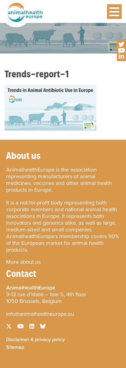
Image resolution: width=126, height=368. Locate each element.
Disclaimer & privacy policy (35, 339)
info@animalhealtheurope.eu (40, 314)
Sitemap (15, 347)
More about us (23, 262)
